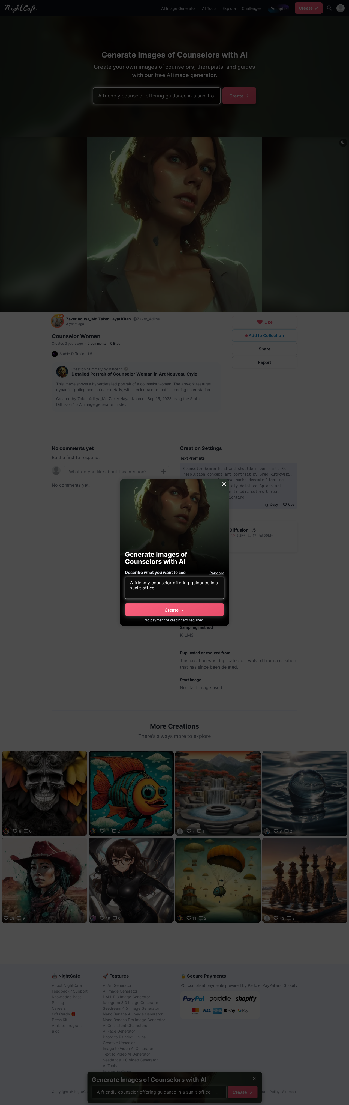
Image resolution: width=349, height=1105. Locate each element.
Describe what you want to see (155, 572)
